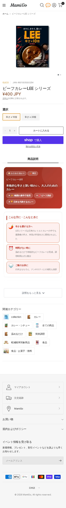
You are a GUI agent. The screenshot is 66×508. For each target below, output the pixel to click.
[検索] (42, 5)
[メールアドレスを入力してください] (60, 460)
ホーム (5, 14)
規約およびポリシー (14, 429)
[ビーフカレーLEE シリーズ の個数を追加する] (14, 131)
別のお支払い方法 (33, 146)
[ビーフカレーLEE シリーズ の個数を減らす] (5, 131)
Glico (5, 82)
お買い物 (8, 419)
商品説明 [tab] (33, 158)
